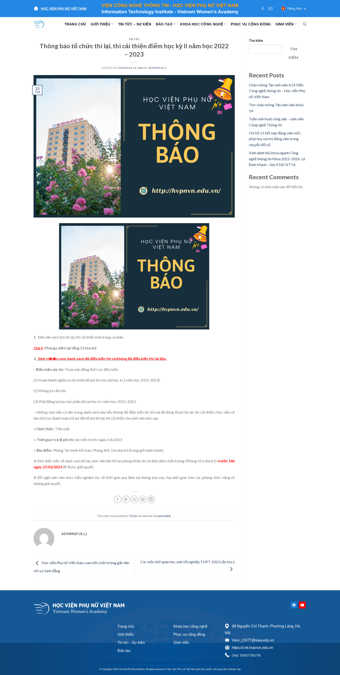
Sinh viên (181, 643)
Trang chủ (125, 626)
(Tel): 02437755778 (246, 655)
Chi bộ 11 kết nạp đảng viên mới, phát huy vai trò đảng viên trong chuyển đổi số (275, 139)
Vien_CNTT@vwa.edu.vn (253, 640)
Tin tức (134, 39)
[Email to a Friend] (134, 499)
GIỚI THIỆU (100, 24)
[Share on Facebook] (117, 499)
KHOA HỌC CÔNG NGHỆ (201, 24)
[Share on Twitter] (126, 499)
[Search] (304, 24)
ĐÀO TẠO (164, 24)
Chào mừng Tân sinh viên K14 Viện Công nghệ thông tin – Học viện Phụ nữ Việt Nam (277, 91)
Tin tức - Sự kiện (131, 643)
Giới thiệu (125, 634)
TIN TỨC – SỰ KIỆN (134, 24)
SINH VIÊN (284, 24)
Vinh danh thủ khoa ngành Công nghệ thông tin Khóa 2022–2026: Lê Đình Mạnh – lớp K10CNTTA (277, 159)
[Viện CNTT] (42, 24)
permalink (164, 516)
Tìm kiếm (256, 40)
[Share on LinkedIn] (151, 499)
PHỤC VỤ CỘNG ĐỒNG (251, 24)
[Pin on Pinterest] (142, 499)
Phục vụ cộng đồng (189, 634)
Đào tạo (123, 651)
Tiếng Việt (294, 8)
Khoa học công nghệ (190, 626)
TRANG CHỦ (75, 24)
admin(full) (157, 67)
